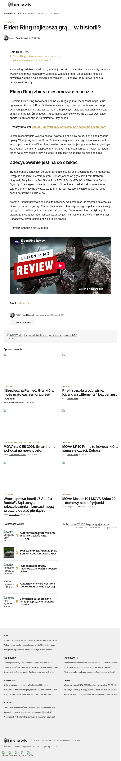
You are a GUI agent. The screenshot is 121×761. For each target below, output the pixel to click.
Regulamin (26, 747)
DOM (6, 636)
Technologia (10, 658)
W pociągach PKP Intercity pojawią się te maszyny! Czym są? (29, 717)
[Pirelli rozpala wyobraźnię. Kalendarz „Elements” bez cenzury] (89, 368)
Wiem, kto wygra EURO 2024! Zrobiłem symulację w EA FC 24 (90, 685)
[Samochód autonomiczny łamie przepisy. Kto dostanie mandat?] (9, 601)
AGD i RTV (18, 442)
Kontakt (17, 747)
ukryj (27, 52)
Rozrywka (22, 13)
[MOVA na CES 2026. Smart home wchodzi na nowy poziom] (31, 424)
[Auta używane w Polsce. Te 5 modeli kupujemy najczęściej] (9, 585)
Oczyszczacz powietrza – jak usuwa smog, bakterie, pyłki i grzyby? (31, 640)
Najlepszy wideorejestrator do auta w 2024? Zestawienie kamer (90, 663)
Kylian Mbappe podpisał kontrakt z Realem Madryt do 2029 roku (90, 695)
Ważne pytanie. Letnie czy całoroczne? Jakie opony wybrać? (89, 672)
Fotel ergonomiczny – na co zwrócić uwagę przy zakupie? (27, 663)
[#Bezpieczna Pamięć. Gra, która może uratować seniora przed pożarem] (31, 368)
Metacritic (24, 303)
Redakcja (7, 747)
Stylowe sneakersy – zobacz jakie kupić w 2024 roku (26, 685)
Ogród (25, 442)
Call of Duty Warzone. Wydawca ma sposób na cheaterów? (69, 127)
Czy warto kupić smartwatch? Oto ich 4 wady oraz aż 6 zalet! (29, 672)
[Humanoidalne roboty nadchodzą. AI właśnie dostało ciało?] (9, 568)
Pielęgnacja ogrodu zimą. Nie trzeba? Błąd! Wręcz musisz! (28, 650)
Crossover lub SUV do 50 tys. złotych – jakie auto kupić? (88, 667)
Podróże (8, 703)
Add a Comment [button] (23, 322)
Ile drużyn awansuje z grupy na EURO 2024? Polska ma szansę (90, 690)
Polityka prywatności (49, 747)
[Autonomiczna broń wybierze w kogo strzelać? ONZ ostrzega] (9, 535)
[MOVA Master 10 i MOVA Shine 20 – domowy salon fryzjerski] (89, 477)
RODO (36, 747)
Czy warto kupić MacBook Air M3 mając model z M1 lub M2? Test (31, 667)
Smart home (34, 442)
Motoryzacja (71, 658)
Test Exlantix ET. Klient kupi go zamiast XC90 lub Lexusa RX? (38, 552)
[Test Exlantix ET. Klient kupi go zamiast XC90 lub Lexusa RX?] (9, 552)
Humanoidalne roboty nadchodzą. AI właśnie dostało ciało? (38, 568)
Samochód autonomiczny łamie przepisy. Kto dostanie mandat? (37, 601)
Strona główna (9, 13)
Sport (67, 680)
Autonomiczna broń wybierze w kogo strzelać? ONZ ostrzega (37, 535)
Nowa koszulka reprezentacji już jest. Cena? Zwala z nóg (27, 695)
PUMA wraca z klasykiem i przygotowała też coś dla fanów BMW (30, 690)
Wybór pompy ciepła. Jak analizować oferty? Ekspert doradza (29, 645)
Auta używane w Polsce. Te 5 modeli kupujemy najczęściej (37, 585)
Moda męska (10, 680)
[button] (5, 4)
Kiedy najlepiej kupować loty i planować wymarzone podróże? (29, 707)
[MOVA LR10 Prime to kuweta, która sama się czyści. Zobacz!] (89, 424)
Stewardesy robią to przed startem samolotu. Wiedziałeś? (28, 712)
